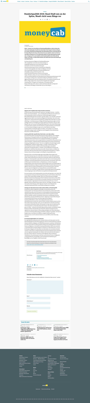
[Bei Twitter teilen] (40, 19)
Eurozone (35, 370)
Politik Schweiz (22, 358)
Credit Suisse (39, 256)
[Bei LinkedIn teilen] (47, 19)
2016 (39, 399)
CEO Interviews (63, 357)
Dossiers (73, 1)
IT (38, 1)
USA (34, 372)
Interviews (27, 1)
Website (28, 306)
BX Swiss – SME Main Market (39, 358)
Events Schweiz (22, 361)
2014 (43, 399)
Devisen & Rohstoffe (37, 375)
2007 (59, 399)
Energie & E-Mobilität (53, 1)
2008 (57, 399)
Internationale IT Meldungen (53, 363)
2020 (30, 399)
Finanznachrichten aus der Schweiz (40, 357)
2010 (52, 399)
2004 (66, 399)
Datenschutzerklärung (45, 389)
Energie (61, 363)
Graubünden (21, 364)
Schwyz (20, 366)
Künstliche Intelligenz (43, 1)
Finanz (31, 1)
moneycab (27, 45)
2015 (41, 399)
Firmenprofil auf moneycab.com (42, 255)
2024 (21, 399)
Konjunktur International (24, 373)
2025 (19, 399)
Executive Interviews (64, 358)
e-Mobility (62, 364)
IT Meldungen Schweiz (52, 361)
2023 (23, 399)
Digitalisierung (51, 360)
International (21, 369)
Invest (34, 364)
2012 (48, 399)
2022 (25, 399)
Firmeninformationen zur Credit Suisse (43, 257)
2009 (54, 399)
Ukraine (61, 369)
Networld (49, 369)
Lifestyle (49, 375)
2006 (61, 399)
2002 (71, 399)
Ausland (22, 1)
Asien (34, 369)
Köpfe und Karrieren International (25, 376)
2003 (68, 399)
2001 (73, 399)
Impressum (38, 389)
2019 (32, 399)
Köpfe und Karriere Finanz (38, 361)
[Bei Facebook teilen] (43, 19)
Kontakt (52, 389)
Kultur (49, 373)
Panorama (21, 375)
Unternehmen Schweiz (23, 357)
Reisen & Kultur (68, 1)
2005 (64, 399)
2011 (50, 399)
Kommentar (29, 279)
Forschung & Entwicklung (65, 367)
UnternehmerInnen (41, 267)
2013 (45, 399)
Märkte (34, 367)
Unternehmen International (24, 370)
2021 (28, 399)
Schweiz (18, 1)
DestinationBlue (51, 378)
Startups (35, 1)
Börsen (34, 373)
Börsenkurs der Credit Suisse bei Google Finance (44, 258)
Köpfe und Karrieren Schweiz (24, 363)
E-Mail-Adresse (30, 301)
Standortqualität (35, 267)
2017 (37, 399)
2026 (17, 399)
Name (28, 296)
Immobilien (62, 372)
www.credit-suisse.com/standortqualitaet (35, 244)
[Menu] (1, 1)
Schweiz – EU (62, 370)
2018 (34, 399)
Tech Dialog (50, 367)
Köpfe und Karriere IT (52, 364)
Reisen (49, 376)
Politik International (23, 372)
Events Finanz (36, 363)
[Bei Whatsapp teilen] (45, 19)
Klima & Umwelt (61, 1)
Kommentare (62, 373)
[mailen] (49, 19)
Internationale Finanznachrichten (39, 360)
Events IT (50, 366)
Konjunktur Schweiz (23, 360)
